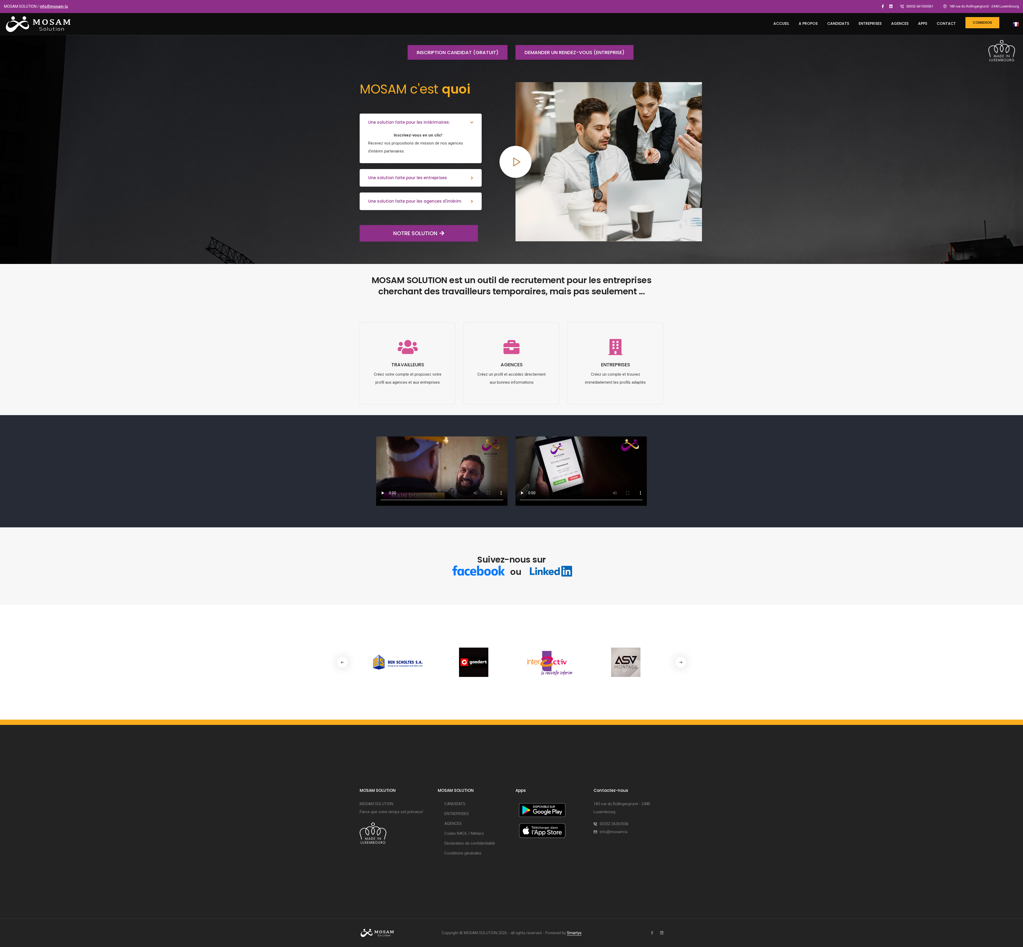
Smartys (574, 932)
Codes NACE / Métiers (464, 833)
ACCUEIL (781, 23)
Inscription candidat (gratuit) (457, 52)
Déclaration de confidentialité (469, 843)
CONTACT (946, 23)
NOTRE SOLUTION (415, 233)
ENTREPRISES (870, 23)
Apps (922, 23)
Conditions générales (462, 853)
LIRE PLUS (408, 400)
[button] (680, 662)
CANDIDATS (838, 23)
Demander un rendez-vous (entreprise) (574, 52)
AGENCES (899, 23)
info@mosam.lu (54, 6)
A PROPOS (808, 23)
